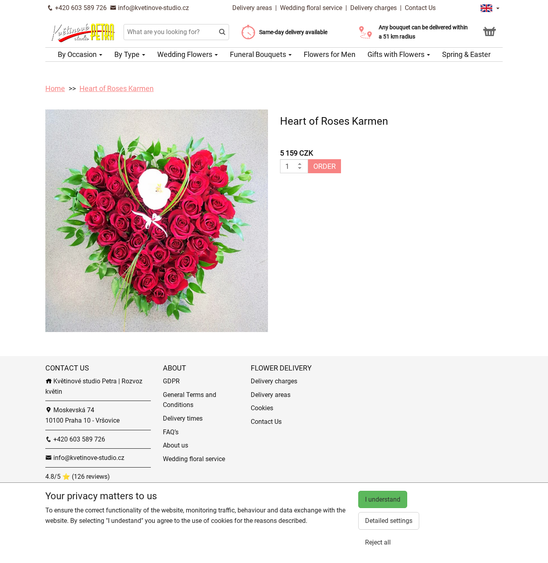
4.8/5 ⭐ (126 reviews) (77, 476)
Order (324, 166)
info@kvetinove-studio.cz (152, 8)
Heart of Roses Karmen (116, 88)
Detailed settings (388, 521)
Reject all (378, 542)
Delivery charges (373, 8)
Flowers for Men (329, 54)
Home (55, 88)
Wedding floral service (311, 8)
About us (175, 445)
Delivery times (183, 418)
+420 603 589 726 (80, 8)
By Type (127, 54)
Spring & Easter (466, 54)
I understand (382, 499)
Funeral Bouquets (259, 54)
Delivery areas (253, 8)
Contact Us (420, 8)
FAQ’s (171, 432)
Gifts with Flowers (396, 54)
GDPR (171, 381)
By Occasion (78, 54)
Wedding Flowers (185, 54)
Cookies (262, 408)
